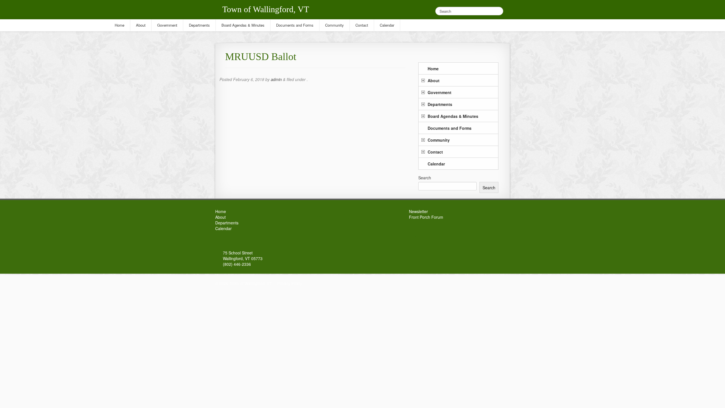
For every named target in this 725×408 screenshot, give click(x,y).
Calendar (436, 164)
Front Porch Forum (426, 217)
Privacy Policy (289, 283)
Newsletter (418, 211)
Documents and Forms (450, 128)
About (434, 80)
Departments (440, 104)
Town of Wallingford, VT (265, 9)
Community (439, 140)
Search (424, 177)
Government (439, 92)
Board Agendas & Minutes (453, 116)
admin (276, 79)
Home (433, 68)
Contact (435, 152)
